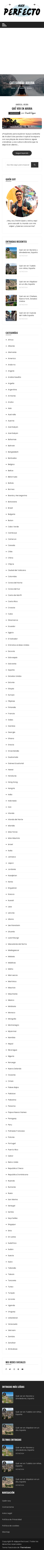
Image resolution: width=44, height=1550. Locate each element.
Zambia (11, 1336)
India (10, 794)
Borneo (11, 489)
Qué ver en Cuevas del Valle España (27, 314)
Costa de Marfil (15, 595)
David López (30, 113)
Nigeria (11, 1056)
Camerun (12, 539)
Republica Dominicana (18, 1174)
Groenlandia (13, 751)
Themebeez (25, 1547)
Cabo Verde (13, 526)
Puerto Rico (13, 1149)
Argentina (12, 389)
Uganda (11, 1305)
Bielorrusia (12, 477)
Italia (10, 850)
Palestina (12, 1100)
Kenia (10, 881)
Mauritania (12, 994)
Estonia (11, 682)
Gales (10, 719)
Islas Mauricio (14, 838)
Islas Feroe (13, 832)
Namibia (11, 1037)
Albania (11, 346)
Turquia (11, 1293)
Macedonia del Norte (17, 944)
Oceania (11, 1075)
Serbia (11, 1212)
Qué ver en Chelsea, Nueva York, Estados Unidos (28, 299)
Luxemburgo (13, 938)
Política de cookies (10, 1525)
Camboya (12, 533)
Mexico (11, 1000)
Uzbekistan (13, 1318)
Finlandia (12, 707)
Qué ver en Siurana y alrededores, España (28, 251)
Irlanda (11, 813)
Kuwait (11, 900)
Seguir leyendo (22, 153)
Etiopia (11, 688)
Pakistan (12, 1093)
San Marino (13, 1199)
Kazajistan (12, 875)
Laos (10, 906)
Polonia (11, 1137)
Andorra (11, 364)
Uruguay (11, 1311)
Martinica (12, 981)
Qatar (10, 1156)
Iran (10, 807)
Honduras (12, 776)
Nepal (10, 1043)
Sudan (10, 1249)
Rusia (10, 1193)
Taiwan (11, 1274)
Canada (11, 545)
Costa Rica (13, 601)
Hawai (10, 769)
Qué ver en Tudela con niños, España (27, 267)
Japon (11, 863)
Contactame (8, 1507)
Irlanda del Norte (15, 819)
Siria (10, 1230)
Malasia (11, 956)
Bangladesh (13, 452)
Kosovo (11, 894)
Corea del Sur (14, 589)
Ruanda (11, 1180)
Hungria (11, 788)
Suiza (10, 1261)
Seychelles (13, 1218)
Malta (10, 969)
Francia (11, 713)
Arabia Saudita (14, 377)
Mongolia (12, 1019)
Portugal (12, 1143)
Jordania (12, 869)
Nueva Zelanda (14, 1068)
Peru (10, 1124)
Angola (11, 371)
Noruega (12, 1062)
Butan (10, 520)
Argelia (11, 383)
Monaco (11, 1012)
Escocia (11, 651)
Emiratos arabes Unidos (18, 645)
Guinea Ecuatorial (16, 763)
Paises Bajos (13, 1087)
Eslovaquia (12, 657)
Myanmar (12, 1031)
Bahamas (12, 439)
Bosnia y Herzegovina (17, 495)
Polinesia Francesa (16, 1131)
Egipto (11, 632)
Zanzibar (12, 1342)
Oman (11, 1081)
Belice (10, 470)
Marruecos (13, 975)
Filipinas (11, 701)
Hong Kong (13, 782)
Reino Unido (13, 1162)
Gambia (11, 726)
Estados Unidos (14, 676)
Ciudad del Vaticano (17, 570)
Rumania (12, 1187)
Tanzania (12, 1280)
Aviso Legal (7, 1513)
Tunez (10, 1286)
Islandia (11, 825)
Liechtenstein (14, 925)
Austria (11, 420)
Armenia (12, 396)
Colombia (12, 576)
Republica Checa (15, 1168)
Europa (11, 695)
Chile (10, 551)
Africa (10, 339)
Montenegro (13, 1025)
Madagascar (13, 950)
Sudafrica (12, 1243)
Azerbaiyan (13, 427)
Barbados (12, 458)
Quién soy (6, 1500)
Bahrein (11, 445)
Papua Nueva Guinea (17, 1112)
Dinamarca (13, 620)
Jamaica (12, 857)
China (10, 558)
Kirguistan (12, 888)
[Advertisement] (22, 51)
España (11, 670)
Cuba (10, 614)
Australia (12, 414)
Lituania (11, 931)
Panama (11, 1106)
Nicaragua (12, 1050)
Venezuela (12, 1324)
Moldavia (12, 1006)
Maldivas (12, 962)
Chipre (11, 564)
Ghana (11, 738)
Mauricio (11, 987)
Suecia (11, 1255)
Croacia (11, 607)
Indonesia (12, 800)
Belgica (11, 464)
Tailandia (12, 1268)
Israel (10, 844)
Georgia (11, 732)
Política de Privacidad (12, 1519)
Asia (10, 408)
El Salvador (13, 638)
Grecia (11, 744)
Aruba (25, 104)
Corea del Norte (15, 582)
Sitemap (6, 1532)
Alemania (12, 352)
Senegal (11, 1205)
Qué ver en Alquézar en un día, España (28, 282)
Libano (11, 919)
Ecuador (11, 626)
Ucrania (11, 1299)
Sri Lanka (12, 1237)
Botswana (12, 501)
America (19, 104)
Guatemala (13, 757)
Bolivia (11, 483)
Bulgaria (11, 514)
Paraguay (12, 1118)
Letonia (11, 913)
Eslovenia (12, 663)
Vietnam (12, 1330)
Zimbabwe (12, 1349)
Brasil (10, 508)
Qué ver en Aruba (22, 108)
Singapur (12, 1224)
